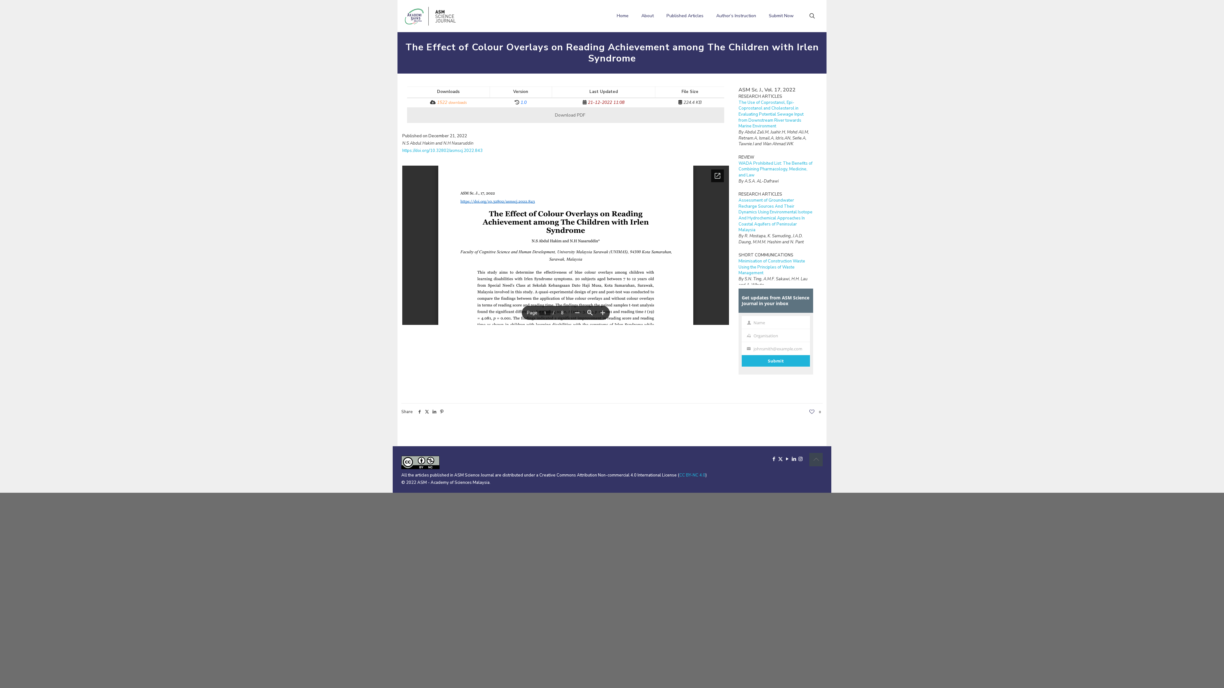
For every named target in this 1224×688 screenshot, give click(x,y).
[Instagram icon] (800, 459)
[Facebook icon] (773, 459)
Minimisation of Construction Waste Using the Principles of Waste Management (772, 267)
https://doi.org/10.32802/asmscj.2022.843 (442, 151)
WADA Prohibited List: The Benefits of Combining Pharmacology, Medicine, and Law (775, 169)
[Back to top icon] (816, 459)
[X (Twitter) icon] (780, 459)
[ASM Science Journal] (430, 16)
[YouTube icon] (787, 459)
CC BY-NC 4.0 (692, 475)
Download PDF (569, 115)
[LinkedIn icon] (793, 459)
